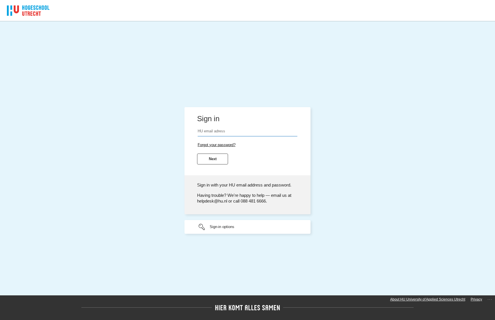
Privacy (476, 299)
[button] (247, 227)
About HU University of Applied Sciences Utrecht (427, 299)
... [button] (490, 299)
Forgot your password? (216, 145)
